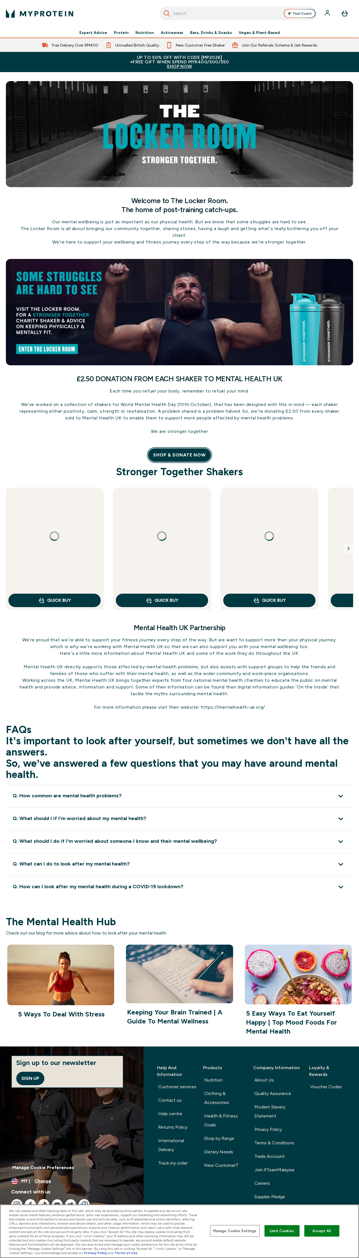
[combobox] (238, 13)
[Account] (327, 13)
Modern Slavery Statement (269, 1111)
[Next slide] (348, 548)
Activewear (172, 33)
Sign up (30, 1078)
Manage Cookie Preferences (43, 1167)
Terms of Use (126, 1253)
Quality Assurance (272, 1093)
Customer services (177, 1086)
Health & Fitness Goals (221, 1120)
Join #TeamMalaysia (274, 1169)
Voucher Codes (326, 1086)
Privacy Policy (268, 1129)
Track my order (173, 1163)
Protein (121, 33)
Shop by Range (219, 1138)
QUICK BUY (59, 600)
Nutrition (144, 33)
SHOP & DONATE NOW (179, 455)
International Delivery (171, 1145)
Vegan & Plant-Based (259, 33)
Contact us (169, 1100)
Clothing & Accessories (216, 1098)
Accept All (321, 1231)
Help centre (170, 1113)
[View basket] (344, 13)
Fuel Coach (302, 13)
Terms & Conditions (274, 1142)
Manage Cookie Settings (235, 1231)
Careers (262, 1183)
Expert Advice (93, 33)
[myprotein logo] (39, 13)
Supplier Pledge (269, 1196)
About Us (264, 1080)
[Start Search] (167, 13)
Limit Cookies (282, 1231)
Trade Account (269, 1156)
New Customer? (221, 1165)
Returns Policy (172, 1127)
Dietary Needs (218, 1151)
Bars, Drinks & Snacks (211, 33)
